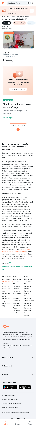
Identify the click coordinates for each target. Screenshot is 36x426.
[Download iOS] (25, 387)
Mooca (28, 273)
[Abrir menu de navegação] (32, 3)
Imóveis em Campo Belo (28, 309)
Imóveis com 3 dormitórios (6, 285)
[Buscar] (28, 3)
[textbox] (19, 3)
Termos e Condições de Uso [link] (11, 403)
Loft (3, 273)
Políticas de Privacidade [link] (10, 399)
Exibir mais (5, 263)
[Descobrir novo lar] (32, 11)
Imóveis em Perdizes (16, 297)
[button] (18, 357)
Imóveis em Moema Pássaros (27, 293)
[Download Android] (10, 387)
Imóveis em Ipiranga (27, 314)
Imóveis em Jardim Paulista (29, 299)
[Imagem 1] (18, 46)
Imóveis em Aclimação (27, 304)
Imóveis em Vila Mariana (17, 292)
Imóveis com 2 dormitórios (10, 281)
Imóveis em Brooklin (16, 312)
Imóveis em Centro (27, 287)
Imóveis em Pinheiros (16, 287)
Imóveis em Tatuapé (16, 307)
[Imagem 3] (21, 46)
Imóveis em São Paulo (15, 273)
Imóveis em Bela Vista (16, 302)
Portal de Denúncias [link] (8, 395)
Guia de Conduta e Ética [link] (10, 407)
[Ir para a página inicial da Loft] (4, 3)
